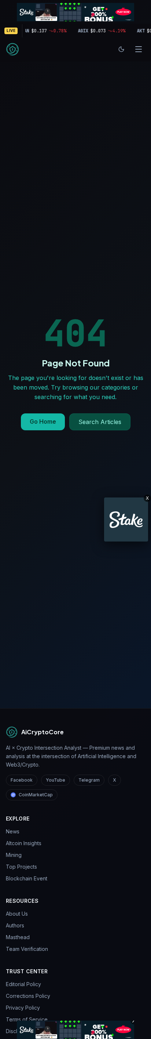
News (12, 831)
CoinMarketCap (36, 794)
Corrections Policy (28, 996)
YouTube (55, 780)
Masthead (18, 937)
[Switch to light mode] (121, 49)
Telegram (89, 780)
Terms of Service (27, 1019)
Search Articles (99, 422)
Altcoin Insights (23, 843)
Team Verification (27, 949)
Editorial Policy (23, 984)
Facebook (22, 780)
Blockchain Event (26, 878)
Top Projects (21, 867)
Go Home (43, 421)
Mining (14, 855)
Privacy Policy (23, 1007)
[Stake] (126, 519)
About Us (17, 914)
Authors (15, 925)
